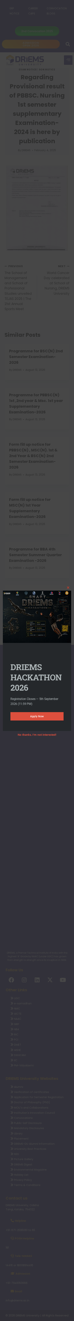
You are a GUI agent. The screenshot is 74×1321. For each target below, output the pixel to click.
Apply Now (37, 716)
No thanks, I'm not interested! (37, 734)
